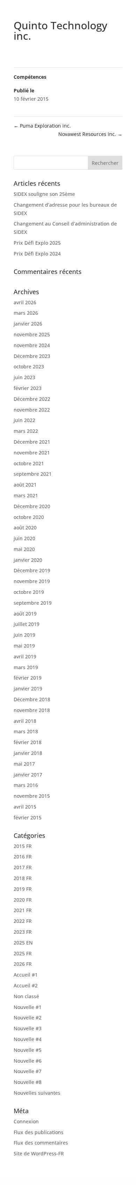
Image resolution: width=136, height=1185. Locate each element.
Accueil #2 (26, 985)
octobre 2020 (29, 517)
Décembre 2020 (32, 506)
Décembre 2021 (32, 441)
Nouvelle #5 (27, 1050)
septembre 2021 (33, 474)
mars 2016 (26, 785)
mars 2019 (26, 667)
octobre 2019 (29, 592)
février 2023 (27, 388)
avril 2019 (25, 656)
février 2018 (27, 742)
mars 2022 (26, 431)
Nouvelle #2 (27, 1017)
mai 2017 (24, 763)
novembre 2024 (32, 345)
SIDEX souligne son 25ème (44, 194)
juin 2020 (24, 538)
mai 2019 (24, 645)
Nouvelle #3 (27, 1028)
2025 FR (23, 953)
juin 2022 (24, 420)
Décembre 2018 (32, 699)
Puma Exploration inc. (42, 125)
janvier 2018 (28, 753)
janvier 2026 (28, 323)
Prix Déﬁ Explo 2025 (37, 242)
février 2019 (27, 677)
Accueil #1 (26, 974)
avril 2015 (25, 806)
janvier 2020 (28, 560)
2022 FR (23, 921)
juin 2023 (24, 377)
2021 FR (23, 910)
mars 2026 (26, 312)
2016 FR (23, 856)
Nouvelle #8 (27, 1082)
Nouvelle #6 (27, 1060)
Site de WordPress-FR (39, 1153)
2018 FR (23, 878)
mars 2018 (26, 731)
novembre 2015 (32, 796)
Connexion (26, 1121)
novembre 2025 (32, 334)
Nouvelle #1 (27, 1007)
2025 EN (23, 942)
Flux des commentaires (41, 1142)
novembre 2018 (32, 710)
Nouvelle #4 (27, 1039)
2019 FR (23, 889)
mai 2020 (24, 549)
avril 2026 (25, 302)
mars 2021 (26, 495)
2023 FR (23, 931)
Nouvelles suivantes (37, 1093)
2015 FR (23, 846)
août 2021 (25, 484)
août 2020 (25, 527)
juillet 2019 (26, 624)
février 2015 (27, 817)
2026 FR (23, 964)
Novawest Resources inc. (90, 134)
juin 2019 (24, 635)
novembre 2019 (32, 581)
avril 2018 (25, 721)
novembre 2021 (32, 452)
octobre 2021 (29, 463)
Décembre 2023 (32, 356)
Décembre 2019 (32, 570)
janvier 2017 (28, 774)
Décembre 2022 (32, 399)
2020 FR (23, 899)
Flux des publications (38, 1132)
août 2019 (25, 613)
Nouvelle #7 (27, 1071)
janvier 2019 (28, 688)
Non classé (26, 996)
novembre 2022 (32, 409)
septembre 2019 (33, 602)
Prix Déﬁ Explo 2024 (37, 253)
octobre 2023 (29, 366)
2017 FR (23, 867)
